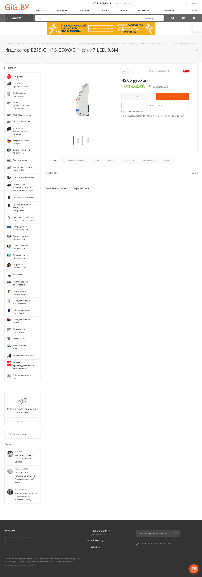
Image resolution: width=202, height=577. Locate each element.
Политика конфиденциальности (156, 544)
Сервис (96, 160)
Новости (9, 530)
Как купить (148, 160)
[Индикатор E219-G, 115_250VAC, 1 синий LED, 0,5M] (83, 100)
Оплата (112, 160)
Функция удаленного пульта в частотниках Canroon (25, 458)
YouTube (15, 540)
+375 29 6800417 (102, 3)
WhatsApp (30, 540)
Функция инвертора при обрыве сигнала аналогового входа (26, 496)
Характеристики (76, 160)
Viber (23, 540)
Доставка (129, 160)
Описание (54, 160)
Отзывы (166, 160)
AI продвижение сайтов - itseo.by (19, 565)
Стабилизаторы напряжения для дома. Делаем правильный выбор (25, 477)
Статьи (8, 444)
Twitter (7, 540)
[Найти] (160, 18)
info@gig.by (97, 540)
